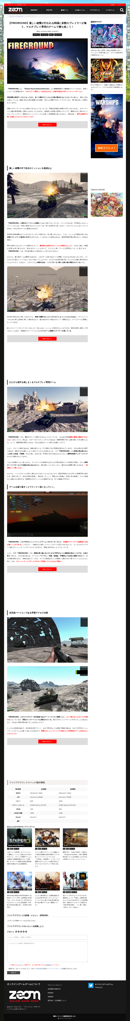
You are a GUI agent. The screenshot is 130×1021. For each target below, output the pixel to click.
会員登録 (112, 4)
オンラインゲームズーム (16, 16)
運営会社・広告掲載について (57, 1000)
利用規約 (41, 968)
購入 (51, 34)
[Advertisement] (47, 147)
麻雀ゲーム (64, 10)
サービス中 (44, 34)
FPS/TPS (49, 10)
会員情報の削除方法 (54, 989)
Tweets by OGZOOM (98, 189)
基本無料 (68, 892)
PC (8, 848)
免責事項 (50, 996)
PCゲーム (36, 34)
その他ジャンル (80, 10)
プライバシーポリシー (54, 968)
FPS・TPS (58, 34)
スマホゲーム (110, 10)
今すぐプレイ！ (47, 125)
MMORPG (34, 10)
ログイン (120, 4)
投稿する (13, 972)
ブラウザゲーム (95, 10)
